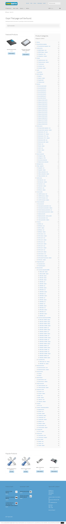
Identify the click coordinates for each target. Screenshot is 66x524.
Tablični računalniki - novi (42, 385)
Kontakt (44, 3)
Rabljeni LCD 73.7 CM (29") (42, 120)
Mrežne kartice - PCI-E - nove (43, 136)
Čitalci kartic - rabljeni (42, 185)
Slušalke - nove (40, 441)
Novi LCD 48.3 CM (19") (42, 88)
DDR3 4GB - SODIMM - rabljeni (45, 329)
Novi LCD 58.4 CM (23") (42, 92)
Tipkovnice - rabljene (42, 401)
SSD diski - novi (40, 411)
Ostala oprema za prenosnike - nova (44, 205)
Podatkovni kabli (41, 82)
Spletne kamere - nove (42, 379)
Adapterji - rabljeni (41, 78)
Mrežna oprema (39, 126)
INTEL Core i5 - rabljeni (42, 243)
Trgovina (21, 8)
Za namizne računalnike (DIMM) (43, 269)
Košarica (35, 3)
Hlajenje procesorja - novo (42, 60)
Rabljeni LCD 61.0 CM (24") (42, 112)
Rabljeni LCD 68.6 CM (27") (42, 118)
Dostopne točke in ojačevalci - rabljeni (45, 130)
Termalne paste (41, 64)
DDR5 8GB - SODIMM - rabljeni (45, 357)
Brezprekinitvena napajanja (42, 44)
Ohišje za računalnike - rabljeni (43, 173)
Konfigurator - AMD (41, 155)
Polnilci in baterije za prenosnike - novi (45, 209)
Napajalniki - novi (41, 167)
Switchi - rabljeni (41, 149)
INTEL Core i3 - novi (41, 237)
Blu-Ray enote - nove (42, 179)
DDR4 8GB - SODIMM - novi (44, 345)
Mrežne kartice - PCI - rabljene (43, 134)
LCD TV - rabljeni (41, 431)
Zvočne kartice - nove (42, 435)
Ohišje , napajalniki (40, 165)
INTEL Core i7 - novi (41, 245)
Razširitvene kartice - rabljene (43, 369)
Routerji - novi (40, 143)
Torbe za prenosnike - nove (43, 217)
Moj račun (27, 3)
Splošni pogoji (39, 3)
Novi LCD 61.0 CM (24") (42, 94)
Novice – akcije (15, 8)
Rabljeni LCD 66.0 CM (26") (42, 116)
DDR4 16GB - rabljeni (43, 291)
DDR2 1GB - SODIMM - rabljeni (45, 321)
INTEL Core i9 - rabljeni (42, 251)
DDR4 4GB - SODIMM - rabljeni (45, 343)
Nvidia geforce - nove (42, 54)
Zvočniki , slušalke (40, 439)
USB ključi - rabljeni (41, 423)
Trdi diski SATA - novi (41, 417)
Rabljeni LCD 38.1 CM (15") (42, 100)
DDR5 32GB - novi (43, 311)
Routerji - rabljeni (41, 146)
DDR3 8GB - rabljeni (43, 287)
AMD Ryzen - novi (41, 229)
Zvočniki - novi (40, 443)
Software (39, 375)
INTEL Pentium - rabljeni (42, 255)
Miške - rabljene (41, 397)
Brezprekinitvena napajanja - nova (44, 46)
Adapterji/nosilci (41, 409)
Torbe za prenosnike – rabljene (43, 219)
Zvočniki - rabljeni (41, 445)
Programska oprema (40, 261)
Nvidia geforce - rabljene (42, 56)
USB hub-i (40, 151)
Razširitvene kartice (40, 365)
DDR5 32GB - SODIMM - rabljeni (45, 353)
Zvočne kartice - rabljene (42, 437)
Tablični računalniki (40, 383)
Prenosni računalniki (40, 201)
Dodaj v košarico (11, 53)
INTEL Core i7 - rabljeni (42, 247)
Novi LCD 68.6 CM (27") (42, 96)
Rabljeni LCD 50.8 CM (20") (42, 106)
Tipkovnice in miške (40, 389)
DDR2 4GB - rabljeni (43, 279)
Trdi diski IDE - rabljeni (42, 415)
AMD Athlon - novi (41, 225)
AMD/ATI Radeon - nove (42, 50)
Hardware (40, 373)
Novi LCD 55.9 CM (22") (42, 90)
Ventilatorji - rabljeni (42, 68)
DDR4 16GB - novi (43, 289)
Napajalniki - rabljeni (42, 169)
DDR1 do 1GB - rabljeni (43, 271)
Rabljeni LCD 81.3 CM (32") (42, 122)
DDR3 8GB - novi (42, 285)
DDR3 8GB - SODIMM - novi (44, 331)
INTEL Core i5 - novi (41, 241)
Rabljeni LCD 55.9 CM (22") (42, 108)
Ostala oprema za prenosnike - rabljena (45, 207)
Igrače (38, 70)
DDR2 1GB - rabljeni (43, 275)
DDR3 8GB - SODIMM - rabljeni (45, 333)
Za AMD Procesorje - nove (42, 193)
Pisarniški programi (41, 265)
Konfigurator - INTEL (42, 157)
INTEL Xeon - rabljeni (42, 259)
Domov (8, 12)
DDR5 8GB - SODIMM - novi (44, 355)
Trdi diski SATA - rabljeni (42, 419)
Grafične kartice (39, 48)
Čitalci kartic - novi (41, 183)
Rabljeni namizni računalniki (43, 161)
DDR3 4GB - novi (42, 281)
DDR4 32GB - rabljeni (43, 295)
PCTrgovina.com (8, 8)
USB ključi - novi (41, 421)
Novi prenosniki (41, 203)
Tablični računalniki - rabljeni (43, 387)
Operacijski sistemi (41, 263)
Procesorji (38, 221)
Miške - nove (40, 395)
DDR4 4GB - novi (42, 297)
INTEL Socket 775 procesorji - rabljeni (44, 257)
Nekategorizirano (40, 163)
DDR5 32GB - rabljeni (43, 313)
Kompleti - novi (41, 391)
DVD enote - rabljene (41, 189)
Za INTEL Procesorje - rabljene (43, 199)
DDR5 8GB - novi (42, 315)
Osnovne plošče (39, 191)
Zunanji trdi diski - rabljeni (42, 427)
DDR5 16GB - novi (43, 307)
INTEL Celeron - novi (41, 233)
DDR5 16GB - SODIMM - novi (44, 349)
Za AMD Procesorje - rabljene (43, 195)
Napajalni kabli (41, 80)
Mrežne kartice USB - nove (42, 140)
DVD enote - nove (41, 187)
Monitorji (38, 84)
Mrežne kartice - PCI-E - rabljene (44, 138)
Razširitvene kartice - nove (43, 367)
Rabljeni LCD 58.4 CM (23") (42, 110)
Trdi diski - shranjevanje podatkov (43, 407)
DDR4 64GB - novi (43, 301)
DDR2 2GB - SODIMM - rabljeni (45, 323)
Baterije (38, 42)
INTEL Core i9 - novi (41, 249)
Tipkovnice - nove (41, 399)
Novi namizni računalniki (42, 159)
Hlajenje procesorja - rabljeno (43, 62)
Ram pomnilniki (40, 267)
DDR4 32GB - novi (43, 293)
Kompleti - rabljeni (41, 393)
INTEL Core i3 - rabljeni (42, 239)
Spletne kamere (39, 377)
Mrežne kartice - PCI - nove (43, 132)
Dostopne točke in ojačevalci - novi (44, 128)
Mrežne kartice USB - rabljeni (43, 142)
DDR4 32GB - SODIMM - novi (44, 339)
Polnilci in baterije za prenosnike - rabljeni (45, 211)
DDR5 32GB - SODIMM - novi (44, 351)
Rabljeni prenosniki (41, 213)
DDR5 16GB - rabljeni (43, 309)
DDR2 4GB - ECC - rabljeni (44, 363)
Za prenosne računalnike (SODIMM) (44, 317)
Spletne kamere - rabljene (42, 381)
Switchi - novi (40, 148)
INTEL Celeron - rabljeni (42, 235)
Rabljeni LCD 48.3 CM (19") (42, 104)
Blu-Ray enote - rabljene (42, 181)
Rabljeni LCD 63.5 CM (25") (42, 114)
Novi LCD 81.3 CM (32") (42, 98)
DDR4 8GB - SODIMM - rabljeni (45, 347)
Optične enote (39, 177)
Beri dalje (11, 471)
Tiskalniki (38, 403)
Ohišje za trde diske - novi (42, 175)
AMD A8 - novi (40, 223)
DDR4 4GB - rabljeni (43, 299)
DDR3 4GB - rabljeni (43, 283)
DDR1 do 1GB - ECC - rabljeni (45, 361)
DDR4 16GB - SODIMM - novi (44, 335)
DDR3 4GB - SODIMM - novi (44, 327)
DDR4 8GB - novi (42, 303)
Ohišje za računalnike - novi (43, 171)
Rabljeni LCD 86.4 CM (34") (42, 124)
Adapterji (39, 76)
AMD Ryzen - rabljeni (41, 231)
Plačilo (31, 3)
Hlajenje (38, 58)
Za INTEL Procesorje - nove (43, 197)
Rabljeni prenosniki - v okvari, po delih (45, 215)
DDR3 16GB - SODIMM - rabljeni (45, 325)
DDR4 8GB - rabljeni (43, 305)
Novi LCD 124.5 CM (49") (42, 86)
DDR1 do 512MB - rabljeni (44, 273)
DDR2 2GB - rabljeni (43, 277)
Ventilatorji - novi (41, 66)
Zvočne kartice (39, 433)
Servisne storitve (40, 371)
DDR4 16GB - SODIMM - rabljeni (45, 337)
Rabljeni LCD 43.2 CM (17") (42, 102)
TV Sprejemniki (39, 429)
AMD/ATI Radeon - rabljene (43, 52)
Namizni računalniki (40, 154)
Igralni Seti (40, 72)
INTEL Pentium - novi (42, 253)
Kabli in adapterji (40, 74)
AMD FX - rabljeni (41, 227)
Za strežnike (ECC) (41, 359)
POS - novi (40, 405)
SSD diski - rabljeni (41, 413)
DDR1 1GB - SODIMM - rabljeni (45, 319)
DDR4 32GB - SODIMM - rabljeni (45, 341)
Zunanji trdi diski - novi (42, 425)
